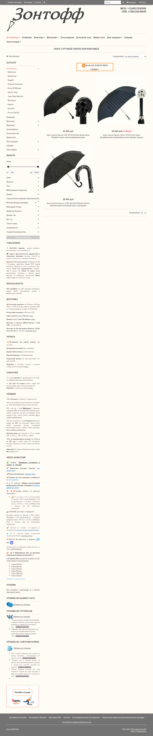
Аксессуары (13, 41)
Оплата (38, 2)
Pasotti (11, 104)
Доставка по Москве (37, 717)
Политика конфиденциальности (76, 722)
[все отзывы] (22, 696)
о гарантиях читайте (21, 388)
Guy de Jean (13, 92)
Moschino (12, 100)
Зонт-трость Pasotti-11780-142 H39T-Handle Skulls (68, 203)
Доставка (28, 2)
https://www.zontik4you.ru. (21, 250)
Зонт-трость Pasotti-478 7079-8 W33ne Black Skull (68, 135)
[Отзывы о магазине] (9, 604)
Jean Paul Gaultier (15, 96)
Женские (39, 37)
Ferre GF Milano (14, 88)
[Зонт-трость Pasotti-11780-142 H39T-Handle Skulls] (68, 168)
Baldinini (12, 72)
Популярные (67, 37)
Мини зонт (99, 37)
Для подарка (114, 37)
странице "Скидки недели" (28, 399)
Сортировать (118, 56)
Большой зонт (83, 37)
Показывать (134, 213)
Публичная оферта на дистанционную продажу (123, 717)
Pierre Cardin (13, 112)
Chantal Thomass (15, 84)
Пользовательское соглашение (86, 717)
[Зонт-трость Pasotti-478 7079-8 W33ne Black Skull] (68, 99)
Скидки (128, 37)
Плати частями (15, 2)
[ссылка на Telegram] (37, 539)
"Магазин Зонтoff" (139, 729)
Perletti (11, 108)
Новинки (27, 37)
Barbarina (12, 76)
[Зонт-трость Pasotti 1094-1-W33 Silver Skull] (122, 99)
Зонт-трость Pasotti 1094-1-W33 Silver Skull (121, 135)
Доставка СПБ (54, 717)
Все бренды (12, 37)
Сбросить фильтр (23, 237)
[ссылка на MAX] (11, 542)
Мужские (52, 37)
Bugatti (11, 80)
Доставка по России (17, 717)
